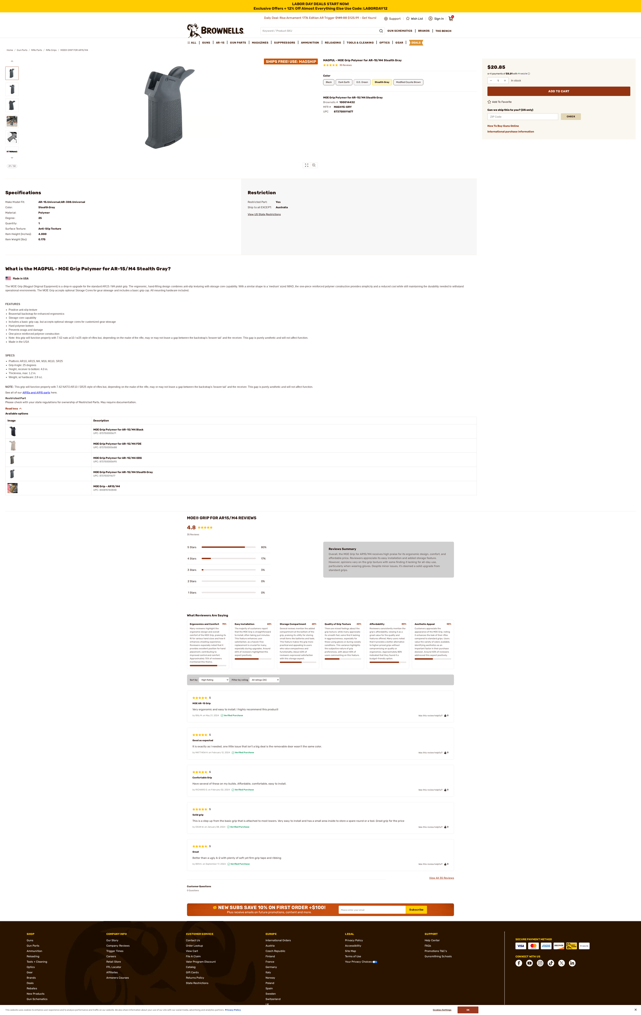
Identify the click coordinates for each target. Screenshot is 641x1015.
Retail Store (113, 961)
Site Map (350, 951)
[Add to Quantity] (505, 81)
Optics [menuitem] (384, 42)
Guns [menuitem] (206, 42)
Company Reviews (118, 945)
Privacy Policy (354, 940)
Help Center (432, 940)
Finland (270, 956)
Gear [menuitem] (399, 42)
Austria (270, 945)
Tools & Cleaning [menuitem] (360, 42)
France (270, 961)
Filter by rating (240, 680)
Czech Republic (275, 951)
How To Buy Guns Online (503, 125)
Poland (270, 983)
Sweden (271, 993)
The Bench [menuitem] (444, 31)
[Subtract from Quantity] (491, 81)
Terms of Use (353, 956)
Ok (468, 1010)
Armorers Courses (117, 977)
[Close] (635, 1009)
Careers (111, 956)
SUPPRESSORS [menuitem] (284, 42)
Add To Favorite (502, 101)
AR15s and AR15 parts (36, 392)
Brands (31, 977)
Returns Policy (195, 977)
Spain (269, 988)
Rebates (32, 988)
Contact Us (193, 940)
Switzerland (273, 999)
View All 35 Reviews (441, 878)
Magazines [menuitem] (260, 42)
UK (267, 1004)
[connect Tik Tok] (551, 963)
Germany (271, 967)
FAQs (428, 945)
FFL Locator (113, 967)
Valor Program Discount (201, 961)
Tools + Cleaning (37, 961)
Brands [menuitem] (424, 30)
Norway (270, 977)
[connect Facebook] (518, 963)
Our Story (112, 940)
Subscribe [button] (416, 909)
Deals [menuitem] (416, 42)
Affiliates (112, 972)
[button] (436, 18)
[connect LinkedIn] (572, 963)
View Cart (192, 951)
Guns (30, 940)
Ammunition (34, 951)
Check (571, 116)
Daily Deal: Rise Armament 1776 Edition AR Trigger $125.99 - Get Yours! (320, 18)
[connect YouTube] (529, 963)
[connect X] (561, 963)
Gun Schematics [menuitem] (399, 30)
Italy (268, 972)
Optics (31, 967)
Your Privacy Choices (358, 961)
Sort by (194, 680)
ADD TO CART (558, 91)
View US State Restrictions (264, 214)
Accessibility (353, 945)
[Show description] (13, 408)
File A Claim (193, 956)
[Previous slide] (12, 61)
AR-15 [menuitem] (220, 42)
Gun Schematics (37, 999)
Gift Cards (192, 972)
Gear (30, 972)
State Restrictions (197, 983)
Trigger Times (114, 951)
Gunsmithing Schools (438, 956)
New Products (35, 993)
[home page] (216, 31)
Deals (30, 983)
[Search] (381, 30)
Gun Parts (22, 50)
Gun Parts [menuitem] (238, 42)
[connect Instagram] (540, 963)
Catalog (191, 967)
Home (10, 50)
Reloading (33, 956)
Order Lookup (194, 945)
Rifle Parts (36, 50)
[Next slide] (12, 157)
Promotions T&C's (436, 951)
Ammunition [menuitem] (310, 42)
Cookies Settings (442, 1010)
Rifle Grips (51, 50)
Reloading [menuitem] (333, 42)
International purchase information (510, 131)
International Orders (278, 940)
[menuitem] (193, 43)
